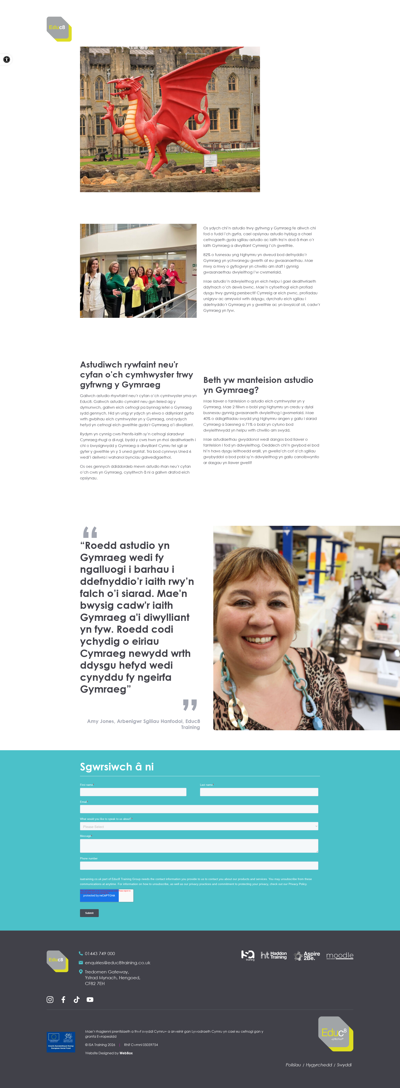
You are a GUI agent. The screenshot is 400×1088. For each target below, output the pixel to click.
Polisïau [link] (293, 1064)
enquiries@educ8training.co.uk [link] (117, 962)
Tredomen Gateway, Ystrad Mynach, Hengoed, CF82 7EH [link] (112, 977)
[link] (6, 59)
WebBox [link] (126, 1053)
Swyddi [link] (344, 1064)
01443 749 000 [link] (100, 953)
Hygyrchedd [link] (319, 1064)
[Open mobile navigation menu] (346, 21)
